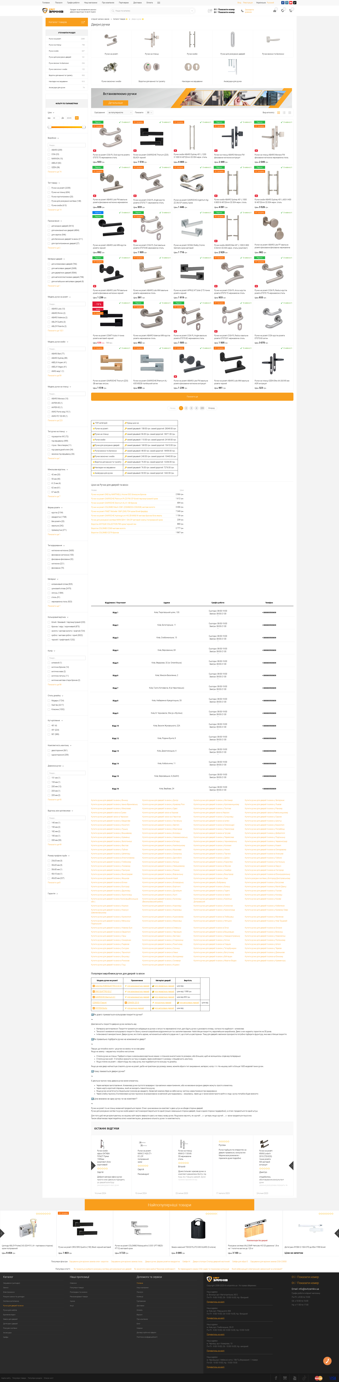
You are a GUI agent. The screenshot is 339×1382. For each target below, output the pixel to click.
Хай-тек (58, 705)
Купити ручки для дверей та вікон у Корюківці (162, 910)
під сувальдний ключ (62, 450)
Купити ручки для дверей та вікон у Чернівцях (162, 932)
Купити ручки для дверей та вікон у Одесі (159, 808)
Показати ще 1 (54, 286)
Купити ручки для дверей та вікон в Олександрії (214, 825)
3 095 (178, 1252)
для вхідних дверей (63, 226)
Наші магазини (90, 3)
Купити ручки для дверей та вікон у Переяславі (214, 837)
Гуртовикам (141, 1301)
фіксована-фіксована (62, 559)
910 (83, 81)
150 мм (56, 827)
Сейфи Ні (186, 1261)
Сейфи (5, 1337)
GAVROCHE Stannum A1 (105, 997)
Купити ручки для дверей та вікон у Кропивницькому (216, 804)
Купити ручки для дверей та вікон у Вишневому (111, 833)
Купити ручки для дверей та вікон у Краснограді (214, 910)
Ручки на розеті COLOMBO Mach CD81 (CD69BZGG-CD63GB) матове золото (123, 507)
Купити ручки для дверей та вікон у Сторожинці (162, 940)
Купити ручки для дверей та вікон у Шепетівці (110, 854)
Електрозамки (9, 1292)
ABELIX (56, 163)
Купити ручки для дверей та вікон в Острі (211, 928)
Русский (270, 3)
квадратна (59, 517)
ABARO (57, 150)
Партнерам (124, 3)
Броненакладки (9, 1315)
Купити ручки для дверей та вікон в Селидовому (265, 849)
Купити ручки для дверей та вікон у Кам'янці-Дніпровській (213, 900)
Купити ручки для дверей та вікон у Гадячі (212, 891)
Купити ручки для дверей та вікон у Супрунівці (213, 817)
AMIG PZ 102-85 (60, 416)
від (49, 118)
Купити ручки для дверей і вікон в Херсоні (211, 813)
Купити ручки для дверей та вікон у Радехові (110, 944)
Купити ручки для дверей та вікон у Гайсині (263, 858)
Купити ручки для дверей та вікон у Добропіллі (265, 833)
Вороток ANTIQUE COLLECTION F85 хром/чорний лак (113, 524)
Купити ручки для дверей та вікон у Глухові (263, 891)
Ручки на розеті (55, 39)
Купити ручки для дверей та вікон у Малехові (264, 917)
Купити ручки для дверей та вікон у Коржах (109, 906)
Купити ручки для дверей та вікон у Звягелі (160, 825)
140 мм (56, 823)
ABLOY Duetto (59, 322)
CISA (55, 154)
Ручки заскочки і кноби (58, 69)
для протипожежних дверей (65, 243)
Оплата (149, 3)
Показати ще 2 (54, 248)
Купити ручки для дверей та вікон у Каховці (263, 895)
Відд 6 (115, 675)
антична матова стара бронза (66, 680)
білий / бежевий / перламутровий (68, 622)
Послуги (58, 3)
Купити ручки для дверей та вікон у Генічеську (162, 821)
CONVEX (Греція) (100, 1003)
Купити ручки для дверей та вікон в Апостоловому (113, 858)
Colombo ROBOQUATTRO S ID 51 (108, 986)
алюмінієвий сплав (62, 584)
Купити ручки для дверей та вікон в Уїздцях (212, 944)
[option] (111, 1165)
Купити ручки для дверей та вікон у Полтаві (212, 808)
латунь (57, 593)
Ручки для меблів (10, 1310)
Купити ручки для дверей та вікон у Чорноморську (215, 841)
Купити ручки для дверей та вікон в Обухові (212, 866)
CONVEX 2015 (133, 1003)
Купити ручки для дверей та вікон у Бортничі (161, 886)
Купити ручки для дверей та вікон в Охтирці (161, 841)
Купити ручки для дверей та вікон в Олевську (161, 928)
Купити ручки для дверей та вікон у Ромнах (161, 870)
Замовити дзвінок (249, 10)
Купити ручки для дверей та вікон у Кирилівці (161, 906)
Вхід (239, 3)
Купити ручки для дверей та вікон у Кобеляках (265, 906)
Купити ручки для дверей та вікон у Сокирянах (111, 940)
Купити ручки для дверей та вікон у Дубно (212, 858)
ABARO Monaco (60, 399)
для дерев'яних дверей (64, 273)
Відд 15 (115, 776)
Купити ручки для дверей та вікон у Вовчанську (162, 874)
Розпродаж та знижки (78, 1292)
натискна (58, 564)
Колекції (140, 1297)
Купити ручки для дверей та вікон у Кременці (110, 837)
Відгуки (139, 1315)
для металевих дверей (64, 268)
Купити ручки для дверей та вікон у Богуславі (264, 882)
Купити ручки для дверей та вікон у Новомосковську (165, 837)
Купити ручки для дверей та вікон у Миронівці (162, 921)
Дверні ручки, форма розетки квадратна (162, 1261)
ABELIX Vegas (59, 367)
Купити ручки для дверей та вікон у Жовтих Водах (215, 961)
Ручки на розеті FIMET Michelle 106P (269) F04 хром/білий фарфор (119, 511)
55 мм (56, 479)
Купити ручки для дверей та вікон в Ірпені (211, 821)
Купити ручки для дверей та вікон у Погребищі (265, 829)
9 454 (8, 1252)
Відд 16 (115, 788)
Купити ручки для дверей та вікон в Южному (264, 956)
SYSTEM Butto (101, 1008)
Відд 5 (115, 663)
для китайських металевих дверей (68, 281)
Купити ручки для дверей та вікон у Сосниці (161, 948)
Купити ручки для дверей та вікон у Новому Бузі (111, 928)
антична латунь (60, 676)
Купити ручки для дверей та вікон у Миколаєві (111, 808)
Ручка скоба (59, 205)
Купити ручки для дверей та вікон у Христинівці (111, 895)
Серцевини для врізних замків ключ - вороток (88, 1261)
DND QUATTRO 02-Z (103, 991)
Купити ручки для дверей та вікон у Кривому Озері (266, 910)
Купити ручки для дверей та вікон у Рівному (263, 808)
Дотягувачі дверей (10, 1324)
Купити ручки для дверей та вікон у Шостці (263, 821)
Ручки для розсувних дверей (60, 57)
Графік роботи (73, 3)
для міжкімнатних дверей (65, 230)
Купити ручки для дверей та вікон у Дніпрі (160, 800)
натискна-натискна (63, 550)
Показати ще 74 (54, 172)
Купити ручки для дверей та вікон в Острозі (263, 928)
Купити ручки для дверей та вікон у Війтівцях (213, 956)
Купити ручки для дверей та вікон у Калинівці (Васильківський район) (161, 900)
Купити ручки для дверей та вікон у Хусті (159, 895)
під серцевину (60, 441)
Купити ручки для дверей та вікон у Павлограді (214, 829)
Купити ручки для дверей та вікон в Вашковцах (214, 932)
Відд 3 (115, 637)
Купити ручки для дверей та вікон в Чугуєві (212, 833)
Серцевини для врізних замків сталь (126, 1261)
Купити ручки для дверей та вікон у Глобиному (111, 862)
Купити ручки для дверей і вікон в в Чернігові (161, 817)
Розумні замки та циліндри (13, 1297)
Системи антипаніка (11, 1301)
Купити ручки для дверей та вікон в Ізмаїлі (212, 895)
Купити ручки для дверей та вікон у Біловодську (163, 882)
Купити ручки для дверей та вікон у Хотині (212, 940)
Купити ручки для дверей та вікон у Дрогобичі (162, 858)
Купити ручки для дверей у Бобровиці (210, 882)
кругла (57, 513)
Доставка (137, 3)
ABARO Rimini (59, 313)
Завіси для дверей (10, 1319)
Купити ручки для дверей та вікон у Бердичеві (110, 821)
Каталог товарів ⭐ (120, 19)
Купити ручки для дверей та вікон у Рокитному (162, 944)
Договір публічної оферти (146, 1332)
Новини (139, 1328)
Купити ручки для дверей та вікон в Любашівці (214, 917)
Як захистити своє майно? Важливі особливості (154, 1269)
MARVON (57, 159)
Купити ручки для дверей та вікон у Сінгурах (110, 948)
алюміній (57, 663)
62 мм (56, 488)
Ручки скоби (54, 51)
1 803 (65, 1252)
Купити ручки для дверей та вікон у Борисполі (264, 825)
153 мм (56, 782)
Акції (72, 1306)
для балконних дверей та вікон (67, 239)
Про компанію (108, 3)
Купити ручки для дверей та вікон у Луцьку (109, 829)
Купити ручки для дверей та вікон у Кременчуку (265, 961)
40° (54, 725)
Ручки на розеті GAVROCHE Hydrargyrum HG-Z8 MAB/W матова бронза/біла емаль (126, 516)
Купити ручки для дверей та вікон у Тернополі (110, 952)
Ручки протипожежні (62, 197)
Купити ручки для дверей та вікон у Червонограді (266, 841)
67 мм (55, 492)
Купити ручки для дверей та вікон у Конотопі (110, 825)
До (63, 118)
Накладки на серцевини (58, 81)
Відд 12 (115, 738)
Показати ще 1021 (56, 331)
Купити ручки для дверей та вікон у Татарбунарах (215, 948)
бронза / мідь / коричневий (66, 626)
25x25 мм (57, 861)
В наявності (126, 122)
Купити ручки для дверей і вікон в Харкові (160, 813)
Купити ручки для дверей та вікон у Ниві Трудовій (266, 921)
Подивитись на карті (215, 1302)
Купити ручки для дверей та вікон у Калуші (160, 862)
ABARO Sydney (60, 358)
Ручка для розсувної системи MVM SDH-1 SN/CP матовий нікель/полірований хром (127, 520)
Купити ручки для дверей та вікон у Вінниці (109, 800)
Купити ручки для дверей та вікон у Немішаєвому (163, 866)
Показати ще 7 (54, 496)
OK (77, 118)
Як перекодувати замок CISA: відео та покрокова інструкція (203, 1269)
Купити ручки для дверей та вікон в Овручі (263, 866)
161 (83, 57)
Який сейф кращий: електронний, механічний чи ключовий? (257, 1269)
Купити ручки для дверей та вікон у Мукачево (161, 849)
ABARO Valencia (60, 317)
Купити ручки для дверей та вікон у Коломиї (212, 845)
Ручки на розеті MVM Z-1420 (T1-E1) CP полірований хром (145, 1156)
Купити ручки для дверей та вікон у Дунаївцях (162, 891)
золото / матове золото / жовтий (68, 631)
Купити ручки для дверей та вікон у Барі (211, 878)
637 (83, 51)
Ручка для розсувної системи (66, 201)
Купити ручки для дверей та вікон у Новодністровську (217, 936)
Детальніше (115, 102)
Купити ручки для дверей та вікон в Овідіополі (111, 932)
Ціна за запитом (294, 1252)
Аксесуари (7, 1333)
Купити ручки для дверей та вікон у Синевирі (161, 961)
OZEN (56, 167)
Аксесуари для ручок (57, 88)
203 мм (56, 791)
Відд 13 (115, 751)
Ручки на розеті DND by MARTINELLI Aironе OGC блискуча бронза (118, 494)
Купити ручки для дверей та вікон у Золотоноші (111, 841)
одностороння (60, 755)
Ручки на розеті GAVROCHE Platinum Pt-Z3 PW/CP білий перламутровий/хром (124, 499)
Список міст (48, 1378)
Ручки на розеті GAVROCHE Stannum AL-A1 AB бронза (114, 503)
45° (55, 730)
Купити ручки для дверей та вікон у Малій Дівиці (265, 886)
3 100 (235, 1252)
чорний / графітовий (63, 640)
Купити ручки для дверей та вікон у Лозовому (110, 866)
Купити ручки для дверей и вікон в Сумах (108, 813)
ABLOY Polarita (59, 326)
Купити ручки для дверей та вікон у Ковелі (263, 845)
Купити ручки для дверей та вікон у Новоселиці (265, 936)
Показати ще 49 (54, 844)
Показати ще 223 (55, 420)
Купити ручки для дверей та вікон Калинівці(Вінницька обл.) (114, 900)
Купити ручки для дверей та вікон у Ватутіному (214, 952)
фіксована (58, 568)
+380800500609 (269, 612)
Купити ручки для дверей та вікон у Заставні (161, 936)
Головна (46, 3)
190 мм (56, 836)
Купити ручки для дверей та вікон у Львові (263, 804)
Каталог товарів (58, 22)
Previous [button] (93, 1165)
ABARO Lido (58, 309)
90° (55, 734)
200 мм (56, 786)
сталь (56, 597)
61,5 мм (56, 483)
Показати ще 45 (54, 800)
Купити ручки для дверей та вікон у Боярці (212, 886)
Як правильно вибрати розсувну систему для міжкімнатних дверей (102, 1269)
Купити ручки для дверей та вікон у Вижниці (264, 932)
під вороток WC (60, 436)
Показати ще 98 (54, 685)
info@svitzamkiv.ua (309, 1289)
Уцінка (72, 1301)
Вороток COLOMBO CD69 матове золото (108, 528)
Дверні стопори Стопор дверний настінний (211, 1261)
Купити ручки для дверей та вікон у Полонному (265, 940)
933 (83, 75)
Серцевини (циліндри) (11, 1283)
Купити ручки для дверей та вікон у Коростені (213, 862)
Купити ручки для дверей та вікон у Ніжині (212, 849)
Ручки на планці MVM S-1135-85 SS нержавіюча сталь (185, 1155)
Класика (58, 709)
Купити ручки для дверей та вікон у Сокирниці (162, 854)
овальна (58, 526)
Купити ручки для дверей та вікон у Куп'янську (265, 862)
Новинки (73, 1283)
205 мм (56, 795)
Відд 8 (115, 700)
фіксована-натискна (63, 555)
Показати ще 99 (54, 375)
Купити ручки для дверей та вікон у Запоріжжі (264, 800)
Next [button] (291, 1165)
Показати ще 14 (54, 210)
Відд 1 (115, 612)
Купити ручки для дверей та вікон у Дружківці (110, 891)
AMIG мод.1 (58, 371)
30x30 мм (57, 869)
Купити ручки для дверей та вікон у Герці (108, 936)
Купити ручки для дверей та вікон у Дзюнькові (265, 952)
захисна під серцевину (63, 454)
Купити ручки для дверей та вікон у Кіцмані (160, 965)
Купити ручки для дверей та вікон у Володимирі (162, 956)
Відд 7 (115, 688)
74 (84, 88)
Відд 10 (115, 725)
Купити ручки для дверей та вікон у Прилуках (110, 870)
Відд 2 (115, 625)
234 (83, 63)
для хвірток (59, 235)
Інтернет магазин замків (100, 19)
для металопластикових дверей (68, 277)
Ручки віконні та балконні (59, 63)
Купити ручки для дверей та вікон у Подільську (265, 837)
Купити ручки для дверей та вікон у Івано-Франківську (114, 804)
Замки (5, 1288)
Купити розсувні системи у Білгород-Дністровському (267, 878)
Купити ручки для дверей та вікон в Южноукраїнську (267, 874)
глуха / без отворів (62, 445)
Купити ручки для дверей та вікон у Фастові (109, 845)
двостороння (60, 750)
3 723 (122, 1252)
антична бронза (60, 667)
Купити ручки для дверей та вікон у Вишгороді (213, 874)
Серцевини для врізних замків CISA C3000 (268, 1261)
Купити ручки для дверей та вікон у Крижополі (111, 917)
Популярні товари (77, 1288)
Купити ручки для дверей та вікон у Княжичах (213, 906)
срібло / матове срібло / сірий (67, 635)
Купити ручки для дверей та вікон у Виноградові (112, 874)
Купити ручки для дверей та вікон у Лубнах (109, 849)
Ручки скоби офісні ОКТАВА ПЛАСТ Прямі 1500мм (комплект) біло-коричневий (104, 1158)
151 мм (56, 778)
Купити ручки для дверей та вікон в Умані (160, 952)
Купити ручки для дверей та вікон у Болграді (110, 886)
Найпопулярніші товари (169, 1205)
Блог (138, 1324)
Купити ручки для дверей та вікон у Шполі (263, 944)
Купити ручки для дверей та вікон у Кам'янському (163, 845)
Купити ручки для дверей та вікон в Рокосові (110, 961)
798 (83, 45)
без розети (58, 521)
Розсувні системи (10, 1328)
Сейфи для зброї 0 (240, 1261)
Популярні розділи (35, 1378)
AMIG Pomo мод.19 (61, 412)
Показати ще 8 (54, 882)
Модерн (58, 701)
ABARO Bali (58, 354)
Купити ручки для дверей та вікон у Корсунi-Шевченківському (110, 911)
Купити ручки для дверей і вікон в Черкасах (109, 817)
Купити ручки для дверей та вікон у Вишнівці (110, 956)
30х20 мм (57, 865)
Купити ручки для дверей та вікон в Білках (109, 882)
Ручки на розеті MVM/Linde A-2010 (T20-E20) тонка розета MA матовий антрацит (266, 1158)
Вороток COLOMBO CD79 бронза (105, 533)
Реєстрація (248, 3)
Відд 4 (115, 650)
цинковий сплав (61, 588)
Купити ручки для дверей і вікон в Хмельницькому (266, 813)
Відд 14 (115, 763)
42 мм (56, 474)
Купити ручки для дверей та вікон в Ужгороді (264, 870)
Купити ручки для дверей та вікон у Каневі (263, 899)
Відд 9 (115, 713)
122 (83, 69)
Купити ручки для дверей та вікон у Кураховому (163, 917)
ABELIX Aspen (59, 362)
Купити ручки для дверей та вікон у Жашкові (110, 878)
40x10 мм (57, 874)
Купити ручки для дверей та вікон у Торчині (212, 854)
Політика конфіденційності (147, 1337)
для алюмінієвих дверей (64, 264)
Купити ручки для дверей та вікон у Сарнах (263, 817)
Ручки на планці (55, 45)
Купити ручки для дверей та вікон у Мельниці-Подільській (110, 922)
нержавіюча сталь (62, 602)
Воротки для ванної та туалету (60, 75)
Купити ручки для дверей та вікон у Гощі (108, 965)
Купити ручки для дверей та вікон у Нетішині (213, 921)
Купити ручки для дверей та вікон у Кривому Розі (163, 804)
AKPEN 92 (57, 407)
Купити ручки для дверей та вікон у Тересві (263, 948)
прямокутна (59, 530)
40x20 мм (58, 878)
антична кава (59, 671)
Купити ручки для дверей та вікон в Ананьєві (264, 854)
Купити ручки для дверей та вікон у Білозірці (161, 833)
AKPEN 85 (57, 403)
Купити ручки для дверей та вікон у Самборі (212, 870)
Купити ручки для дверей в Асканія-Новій (160, 878)
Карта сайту (6, 1378)
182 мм (56, 831)
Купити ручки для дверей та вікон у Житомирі (213, 800)
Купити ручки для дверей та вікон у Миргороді (162, 829)
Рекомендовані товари (79, 1297)
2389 (83, 39)
